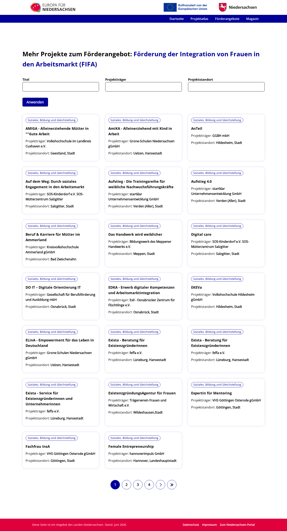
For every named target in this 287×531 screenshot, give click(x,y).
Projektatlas (199, 19)
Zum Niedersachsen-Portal (237, 525)
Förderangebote (227, 19)
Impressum (209, 525)
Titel (25, 79)
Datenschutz (191, 525)
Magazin (252, 19)
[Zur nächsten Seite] (160, 484)
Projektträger (115, 79)
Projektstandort (200, 79)
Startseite (176, 19)
